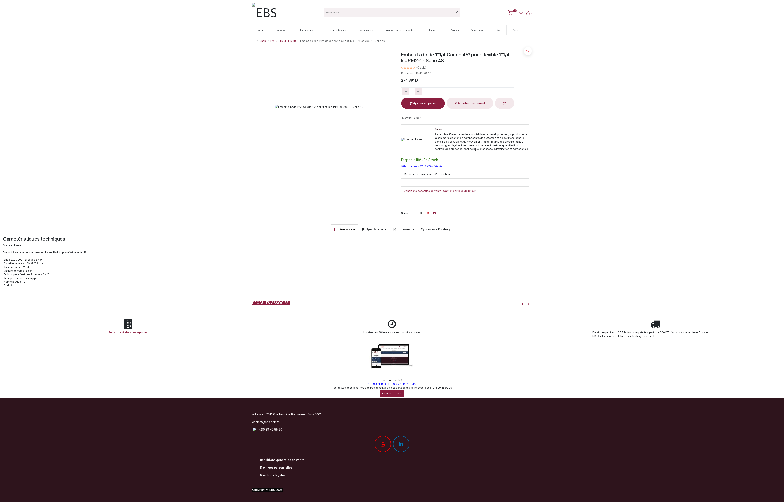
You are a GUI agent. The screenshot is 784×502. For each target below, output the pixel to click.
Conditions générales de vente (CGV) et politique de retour (439, 190)
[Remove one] (405, 91)
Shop (263, 40)
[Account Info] (529, 13)
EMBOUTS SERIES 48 (283, 40)
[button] (504, 103)
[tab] (344, 229)
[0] (512, 13)
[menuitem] (261, 30)
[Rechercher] (457, 12)
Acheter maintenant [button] (471, 103)
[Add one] (418, 91)
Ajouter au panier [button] (424, 103)
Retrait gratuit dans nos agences (129, 332)
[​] (421, 213)
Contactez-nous (392, 393)
